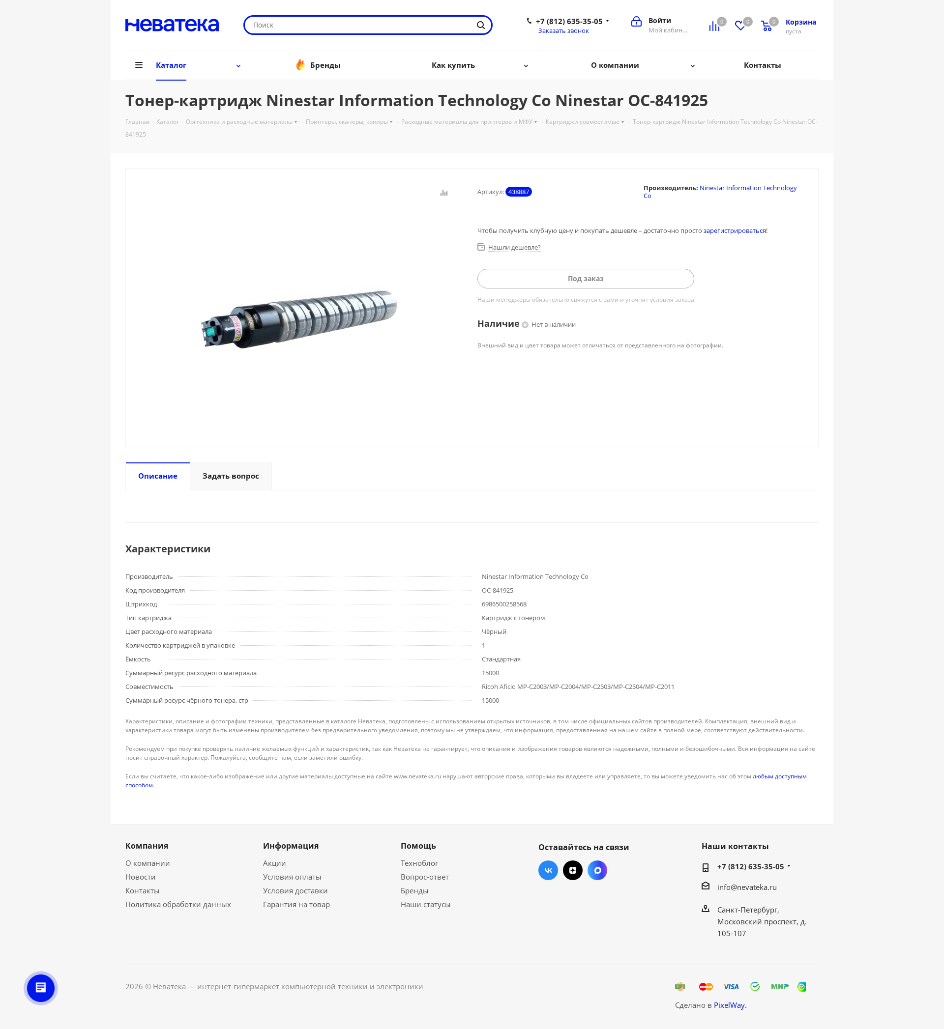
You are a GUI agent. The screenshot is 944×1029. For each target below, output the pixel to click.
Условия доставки (295, 890)
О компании (147, 863)
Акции (274, 863)
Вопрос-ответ (425, 877)
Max (597, 870)
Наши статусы (426, 904)
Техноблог (419, 863)
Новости (140, 877)
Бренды (415, 890)
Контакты (142, 890)
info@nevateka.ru (747, 887)
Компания (146, 845)
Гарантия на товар (296, 904)
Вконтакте (548, 870)
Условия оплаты (292, 877)
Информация (291, 845)
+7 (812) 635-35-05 (569, 21)
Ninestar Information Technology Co (720, 191)
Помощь (418, 845)
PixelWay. (730, 1005)
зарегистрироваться (735, 230)
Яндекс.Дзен (573, 870)
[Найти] (481, 25)
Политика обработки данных (178, 904)
